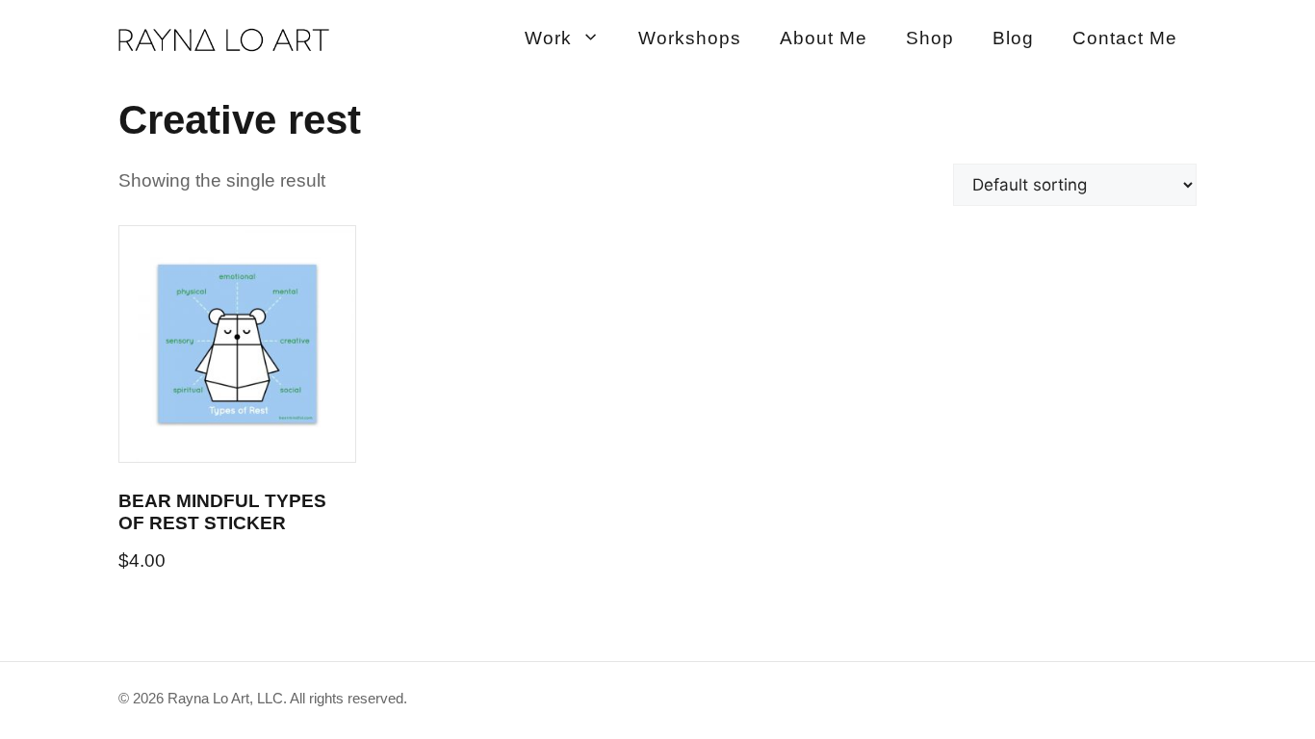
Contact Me (1124, 38)
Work (548, 38)
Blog (1013, 38)
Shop (930, 38)
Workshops (689, 38)
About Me (823, 38)
